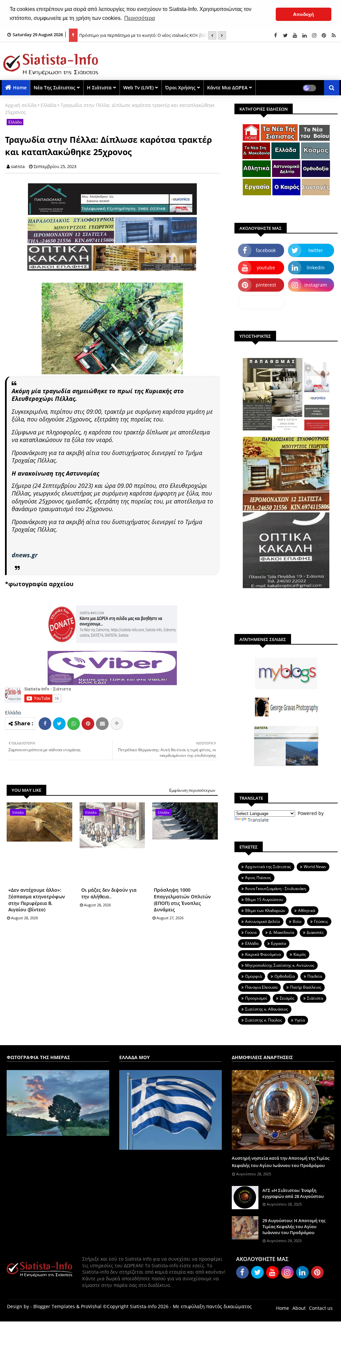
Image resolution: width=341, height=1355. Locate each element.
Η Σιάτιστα (99, 87)
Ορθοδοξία (284, 976)
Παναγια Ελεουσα (261, 987)
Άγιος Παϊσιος (258, 877)
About (299, 1308)
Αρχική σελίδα (21, 105)
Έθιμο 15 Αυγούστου (264, 899)
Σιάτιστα (315, 998)
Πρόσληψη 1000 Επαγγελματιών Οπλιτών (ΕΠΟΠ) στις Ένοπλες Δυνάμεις (182, 900)
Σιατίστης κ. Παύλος (263, 1020)
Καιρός (299, 954)
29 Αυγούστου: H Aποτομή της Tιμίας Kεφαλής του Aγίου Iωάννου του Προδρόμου (293, 1226)
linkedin (316, 267)
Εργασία (278, 943)
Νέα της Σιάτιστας (54, 87)
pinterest (266, 285)
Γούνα (250, 932)
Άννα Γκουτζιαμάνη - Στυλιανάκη (275, 888)
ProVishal (91, 1306)
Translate (258, 820)
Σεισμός (287, 998)
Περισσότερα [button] (139, 18)
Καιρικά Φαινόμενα (263, 954)
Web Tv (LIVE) (138, 87)
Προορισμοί (256, 998)
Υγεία (300, 1020)
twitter (315, 250)
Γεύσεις (321, 921)
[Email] (102, 723)
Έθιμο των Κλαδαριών (265, 910)
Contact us (321, 1308)
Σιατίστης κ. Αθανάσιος (266, 1009)
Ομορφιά (253, 976)
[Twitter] (59, 723)
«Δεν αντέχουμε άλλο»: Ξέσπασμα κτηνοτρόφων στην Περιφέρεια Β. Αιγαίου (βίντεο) (36, 900)
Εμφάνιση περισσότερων (192, 790)
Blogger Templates (54, 1306)
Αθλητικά (306, 910)
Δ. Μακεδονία (281, 932)
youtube (266, 267)
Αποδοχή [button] (303, 14)
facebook (266, 250)
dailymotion (261, 302)
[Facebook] (45, 723)
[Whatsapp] (73, 723)
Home (20, 87)
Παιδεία (314, 976)
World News (315, 866)
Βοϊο (297, 921)
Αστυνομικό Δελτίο (262, 921)
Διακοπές (315, 932)
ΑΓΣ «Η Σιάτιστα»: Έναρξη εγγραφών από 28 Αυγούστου (293, 1193)
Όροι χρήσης (180, 87)
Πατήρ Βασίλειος (305, 987)
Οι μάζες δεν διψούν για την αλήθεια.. (109, 893)
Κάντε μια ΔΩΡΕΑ (227, 87)
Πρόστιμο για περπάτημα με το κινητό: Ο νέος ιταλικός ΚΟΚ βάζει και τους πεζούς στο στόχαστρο (153, 32)
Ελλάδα (49, 105)
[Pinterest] (88, 723)
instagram (315, 285)
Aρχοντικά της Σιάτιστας (268, 866)
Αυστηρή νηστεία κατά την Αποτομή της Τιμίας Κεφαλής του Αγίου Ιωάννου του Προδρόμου (280, 1161)
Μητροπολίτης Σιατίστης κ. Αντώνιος (279, 965)
